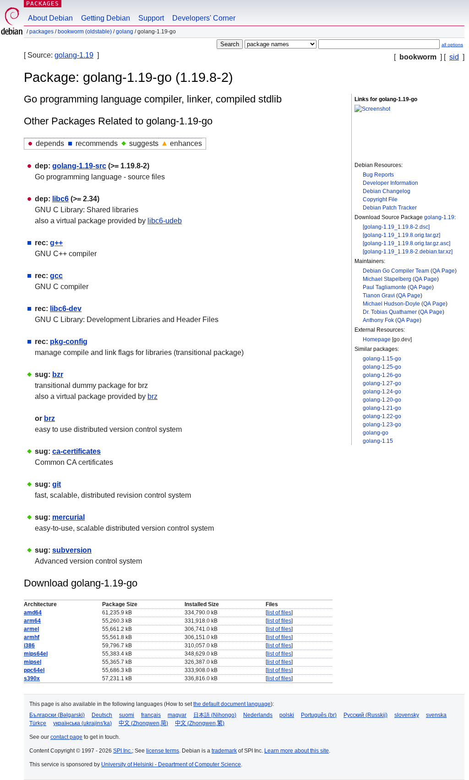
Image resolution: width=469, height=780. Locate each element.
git (56, 484)
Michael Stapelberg (387, 279)
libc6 (60, 199)
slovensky (406, 715)
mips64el (36, 654)
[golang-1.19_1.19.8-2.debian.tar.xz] (408, 251)
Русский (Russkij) (365, 715)
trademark (224, 751)
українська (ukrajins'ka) (82, 723)
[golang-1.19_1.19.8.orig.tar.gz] (401, 235)
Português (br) (319, 715)
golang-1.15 (378, 441)
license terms (162, 751)
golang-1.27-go (382, 383)
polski (286, 715)
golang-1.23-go (382, 424)
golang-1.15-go (382, 358)
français (151, 715)
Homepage (377, 339)
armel (31, 629)
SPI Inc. (122, 751)
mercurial (68, 517)
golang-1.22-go (382, 416)
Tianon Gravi (379, 295)
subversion (72, 550)
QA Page (443, 271)
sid (454, 57)
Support (151, 18)
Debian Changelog (386, 191)
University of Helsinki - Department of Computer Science (171, 764)
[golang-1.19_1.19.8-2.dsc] (396, 227)
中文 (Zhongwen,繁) (199, 723)
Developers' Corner (203, 18)
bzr (57, 374)
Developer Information (390, 183)
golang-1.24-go (382, 391)
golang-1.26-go (382, 375)
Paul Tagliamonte (384, 287)
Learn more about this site (296, 751)
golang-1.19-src (79, 166)
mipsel (32, 662)
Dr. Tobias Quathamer (390, 312)
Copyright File (380, 199)
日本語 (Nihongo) (214, 715)
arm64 (32, 621)
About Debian (50, 18)
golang (124, 31)
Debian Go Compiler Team (396, 271)
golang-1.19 (74, 55)
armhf (31, 637)
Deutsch (102, 715)
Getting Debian (105, 18)
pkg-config (68, 341)
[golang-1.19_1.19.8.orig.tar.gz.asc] (406, 243)
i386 (29, 645)
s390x (32, 678)
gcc (56, 276)
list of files (279, 612)
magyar (177, 715)
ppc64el (34, 670)
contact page (66, 737)
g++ (56, 243)
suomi (126, 715)
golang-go (375, 433)
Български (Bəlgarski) (57, 715)
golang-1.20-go (382, 400)
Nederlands (258, 715)
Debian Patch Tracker (390, 207)
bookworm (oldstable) (85, 31)
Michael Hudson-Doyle (391, 304)
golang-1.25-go (382, 367)
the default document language (232, 704)
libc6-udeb (164, 221)
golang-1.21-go (382, 408)
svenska (436, 715)
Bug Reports (378, 175)
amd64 (33, 612)
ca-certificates (76, 451)
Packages (42, 3)
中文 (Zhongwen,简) (143, 723)
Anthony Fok (378, 320)
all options (452, 44)
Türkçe (37, 723)
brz (152, 396)
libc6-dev (66, 308)
